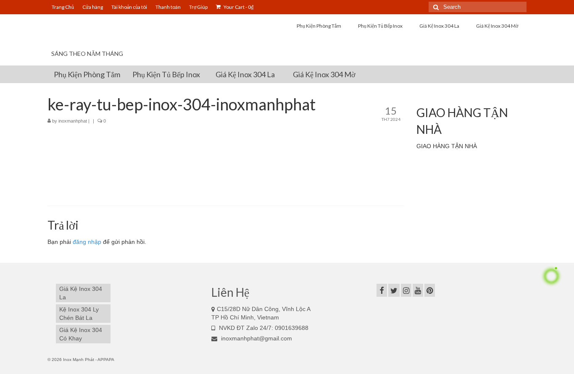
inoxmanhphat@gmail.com (255, 338)
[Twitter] (394, 290)
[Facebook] (382, 290)
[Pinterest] (429, 290)
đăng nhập (87, 241)
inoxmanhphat (72, 120)
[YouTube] (418, 290)
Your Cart (238, 7)
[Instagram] (406, 290)
